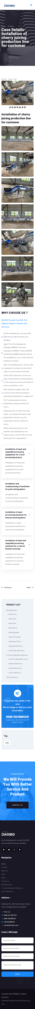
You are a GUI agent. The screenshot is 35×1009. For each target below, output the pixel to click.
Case (15, 79)
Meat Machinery (11, 610)
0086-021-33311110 (10, 915)
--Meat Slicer (11, 614)
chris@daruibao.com (11, 925)
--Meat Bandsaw (12, 632)
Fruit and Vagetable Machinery (17, 655)
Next (29, 587)
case (7, 742)
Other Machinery (12, 677)
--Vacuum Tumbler (13, 637)
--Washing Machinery (14, 663)
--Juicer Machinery (13, 673)
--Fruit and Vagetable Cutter (17, 659)
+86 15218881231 (9, 922)
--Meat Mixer (11, 623)
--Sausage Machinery (14, 646)
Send (17, 974)
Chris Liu (7, 912)
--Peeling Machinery (14, 668)
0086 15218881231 (17, 716)
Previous (8, 587)
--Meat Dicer (11, 619)
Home (3, 26)
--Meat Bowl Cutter (13, 641)
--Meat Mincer (11, 628)
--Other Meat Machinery (15, 650)
